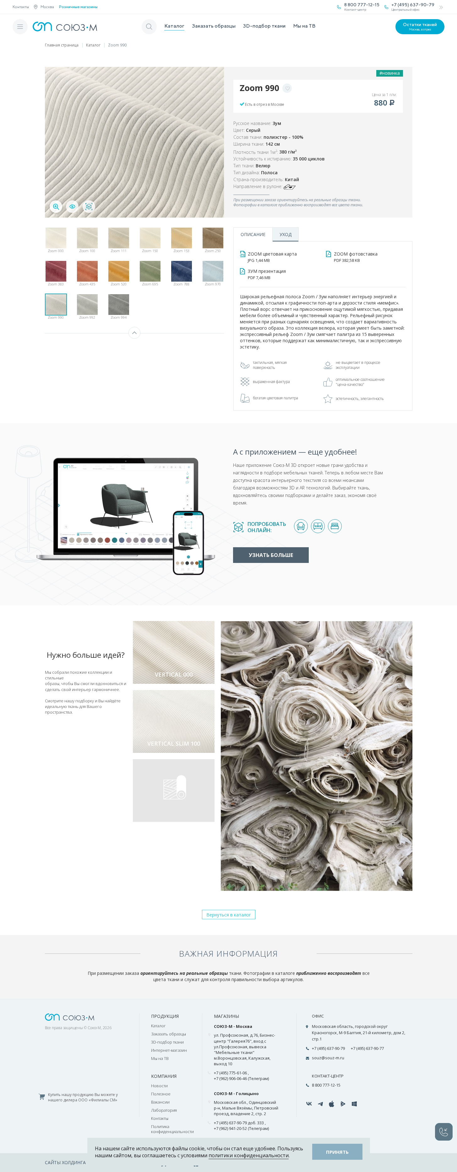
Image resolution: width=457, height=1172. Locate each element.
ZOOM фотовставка (356, 257)
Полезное (161, 1094)
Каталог (174, 26)
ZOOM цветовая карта (272, 257)
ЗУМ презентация (267, 274)
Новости (159, 1085)
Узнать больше (271, 555)
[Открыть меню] (20, 26)
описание (253, 234)
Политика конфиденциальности (172, 1129)
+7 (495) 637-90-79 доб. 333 (239, 1123)
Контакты (21, 6)
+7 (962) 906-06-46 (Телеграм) (241, 1078)
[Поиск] (149, 26)
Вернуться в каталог (228, 915)
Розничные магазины (78, 7)
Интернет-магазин (169, 1050)
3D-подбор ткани (264, 26)
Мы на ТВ (304, 26)
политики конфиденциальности (249, 1155)
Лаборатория (164, 1110)
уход (285, 234)
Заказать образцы (214, 26)
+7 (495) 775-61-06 (230, 1073)
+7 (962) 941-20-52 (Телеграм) (241, 1128)
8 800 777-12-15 (326, 1085)
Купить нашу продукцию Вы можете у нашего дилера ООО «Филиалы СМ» (83, 1097)
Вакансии (160, 1102)
